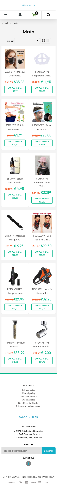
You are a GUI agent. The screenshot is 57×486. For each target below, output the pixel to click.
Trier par (10, 41)
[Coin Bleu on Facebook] (28, 463)
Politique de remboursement (28, 406)
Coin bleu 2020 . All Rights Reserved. (19, 476)
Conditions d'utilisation (28, 403)
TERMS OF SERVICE (28, 396)
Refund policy (28, 393)
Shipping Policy (28, 399)
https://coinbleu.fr (46, 476)
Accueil (4, 23)
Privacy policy (28, 390)
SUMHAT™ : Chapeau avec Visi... (42, 182)
